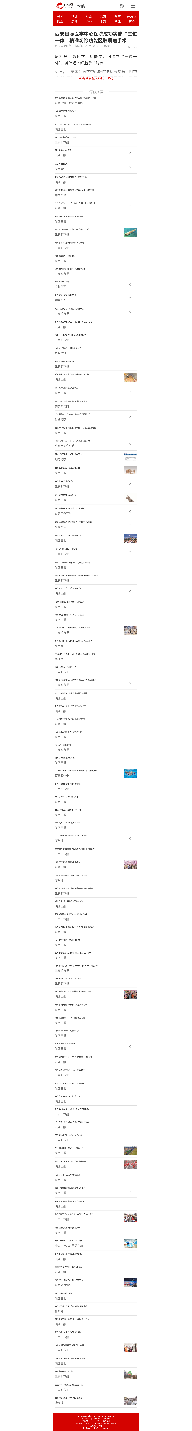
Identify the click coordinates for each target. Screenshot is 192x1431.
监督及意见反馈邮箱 (109, 1423)
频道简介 (97, 1418)
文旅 (103, 16)
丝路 (81, 6)
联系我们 (106, 1421)
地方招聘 (96, 1421)
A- (136, 47)
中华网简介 (85, 1418)
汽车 (60, 21)
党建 (74, 16)
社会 (89, 16)
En (127, 6)
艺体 (117, 21)
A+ (129, 47)
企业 (89, 21)
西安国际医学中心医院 (69, 46)
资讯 (60, 16)
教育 (117, 16)
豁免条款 (85, 1421)
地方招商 (107, 1418)
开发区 (132, 16)
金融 (103, 21)
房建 (74, 21)
